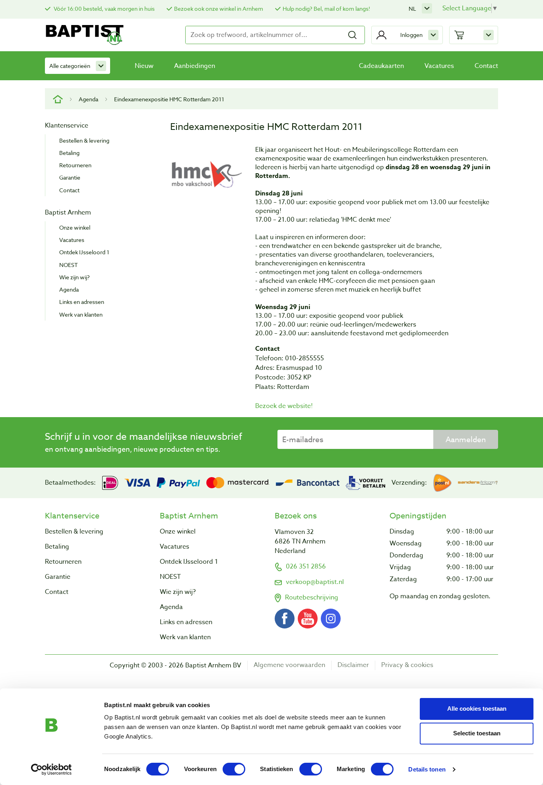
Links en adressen (81, 301)
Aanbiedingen (194, 66)
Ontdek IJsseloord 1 (84, 252)
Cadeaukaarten (381, 66)
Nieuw (144, 66)
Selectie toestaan (476, 733)
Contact (486, 66)
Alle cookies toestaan (476, 708)
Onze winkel (74, 227)
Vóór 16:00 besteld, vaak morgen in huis (103, 8)
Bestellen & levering (84, 140)
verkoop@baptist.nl (315, 582)
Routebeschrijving (311, 597)
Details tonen (426, 769)
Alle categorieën (69, 66)
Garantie (69, 177)
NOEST (68, 265)
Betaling (69, 153)
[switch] (234, 769)
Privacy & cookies (407, 665)
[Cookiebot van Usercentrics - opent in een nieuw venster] (51, 769)
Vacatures (439, 66)
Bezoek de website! (284, 406)
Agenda (88, 99)
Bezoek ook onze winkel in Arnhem (218, 8)
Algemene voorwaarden (289, 665)
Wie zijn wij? (74, 277)
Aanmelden (466, 439)
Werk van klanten (81, 314)
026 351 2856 (306, 566)
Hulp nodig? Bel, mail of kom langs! (326, 8)
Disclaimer (353, 665)
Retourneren (75, 165)
